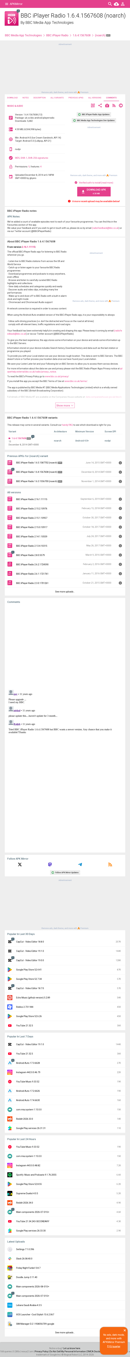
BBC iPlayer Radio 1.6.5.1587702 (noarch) (37, 462)
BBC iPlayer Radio (57, 35)
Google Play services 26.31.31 (31, 1128)
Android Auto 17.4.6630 (28, 1100)
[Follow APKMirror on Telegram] (80, 865)
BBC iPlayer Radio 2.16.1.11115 (31, 499)
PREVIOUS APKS (75, 98)
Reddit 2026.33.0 (24, 1119)
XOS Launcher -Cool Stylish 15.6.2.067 (35, 1314)
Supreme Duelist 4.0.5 (27, 1193)
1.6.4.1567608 (82, 35)
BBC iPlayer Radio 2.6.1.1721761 (32, 574)
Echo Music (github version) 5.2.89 (33, 997)
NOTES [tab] (26, 98)
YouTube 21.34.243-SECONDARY (32, 1221)
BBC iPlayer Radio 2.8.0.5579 (30, 555)
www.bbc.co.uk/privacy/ (57, 376)
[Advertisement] (65, 68)
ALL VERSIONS (94, 98)
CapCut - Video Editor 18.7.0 (30, 988)
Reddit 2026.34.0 (24, 1202)
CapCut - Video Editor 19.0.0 (30, 960)
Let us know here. (72, 1348)
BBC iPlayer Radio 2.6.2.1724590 (32, 564)
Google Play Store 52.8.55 (29, 1184)
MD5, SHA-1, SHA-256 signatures (31, 158)
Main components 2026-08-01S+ (32, 1286)
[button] (93, 106)
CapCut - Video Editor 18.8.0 (30, 941)
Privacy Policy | (42, 1351)
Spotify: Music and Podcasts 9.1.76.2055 (36, 1175)
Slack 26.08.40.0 (24, 1258)
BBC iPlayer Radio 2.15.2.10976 (31, 508)
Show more (63, 405)
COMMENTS (111, 98)
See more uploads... (65, 591)
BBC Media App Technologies (50, 22)
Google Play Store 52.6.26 (29, 1016)
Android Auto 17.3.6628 (28, 1063)
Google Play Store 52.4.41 (29, 969)
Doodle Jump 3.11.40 (26, 1277)
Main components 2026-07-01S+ (32, 1212)
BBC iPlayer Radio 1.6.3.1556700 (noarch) (37, 481)
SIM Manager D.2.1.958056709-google (35, 1324)
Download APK (96, 191)
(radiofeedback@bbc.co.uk (105, 228)
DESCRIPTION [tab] (39, 98)
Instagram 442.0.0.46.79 (28, 1072)
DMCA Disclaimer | (96, 1351)
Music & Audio (15, 106)
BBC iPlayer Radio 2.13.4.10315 (31, 546)
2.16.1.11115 (28, 247)
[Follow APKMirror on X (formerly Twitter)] (20, 865)
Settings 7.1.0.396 (25, 1249)
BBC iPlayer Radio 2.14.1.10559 (31, 536)
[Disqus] (65, 728)
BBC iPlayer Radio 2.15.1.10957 (31, 518)
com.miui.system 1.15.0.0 (29, 1109)
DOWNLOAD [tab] (12, 98)
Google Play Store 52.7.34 (29, 979)
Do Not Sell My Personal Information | (68, 1351)
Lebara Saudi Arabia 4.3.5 (29, 1305)
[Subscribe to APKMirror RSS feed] (110, 865)
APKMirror (16, 4)
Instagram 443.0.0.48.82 (28, 1165)
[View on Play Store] (107, 106)
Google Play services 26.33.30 (31, 1230)
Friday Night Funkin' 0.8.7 (28, 1268)
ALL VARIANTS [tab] (57, 98)
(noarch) (100, 35)
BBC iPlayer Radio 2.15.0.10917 (31, 527)
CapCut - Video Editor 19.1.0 (30, 951)
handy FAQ (67, 425)
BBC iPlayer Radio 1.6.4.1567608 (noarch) (37, 472)
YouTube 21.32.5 (24, 1025)
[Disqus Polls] (65, 645)
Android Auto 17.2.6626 (28, 1091)
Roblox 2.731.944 (24, 1007)
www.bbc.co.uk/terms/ (76, 381)
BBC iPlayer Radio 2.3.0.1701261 (32, 583)
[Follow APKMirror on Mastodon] (50, 865)
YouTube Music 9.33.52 (27, 1081)
